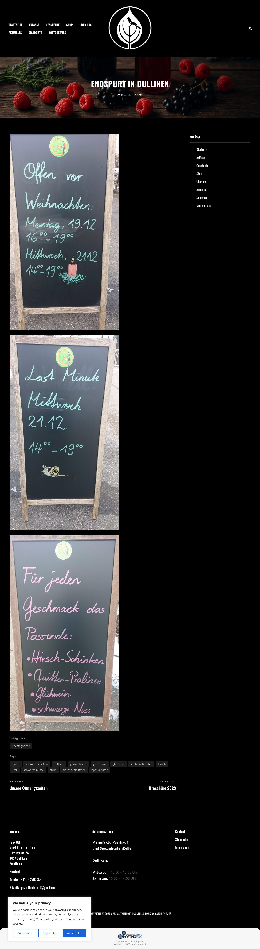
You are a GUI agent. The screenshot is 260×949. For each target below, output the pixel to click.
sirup (53, 770)
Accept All (74, 933)
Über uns (86, 24)
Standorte (35, 32)
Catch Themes (163, 913)
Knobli (162, 764)
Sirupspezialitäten (74, 770)
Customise (24, 933)
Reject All (50, 933)
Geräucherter (78, 764)
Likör (14, 770)
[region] (49, 919)
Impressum (182, 847)
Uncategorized (21, 746)
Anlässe (34, 24)
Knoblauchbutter (141, 764)
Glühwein (118, 764)
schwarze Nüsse (33, 770)
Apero (15, 764)
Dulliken (59, 764)
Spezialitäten (100, 770)
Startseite (15, 24)
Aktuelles (15, 32)
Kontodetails (57, 32)
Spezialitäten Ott (121, 913)
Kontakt (15, 871)
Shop (69, 24)
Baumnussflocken (36, 764)
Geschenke (53, 24)
